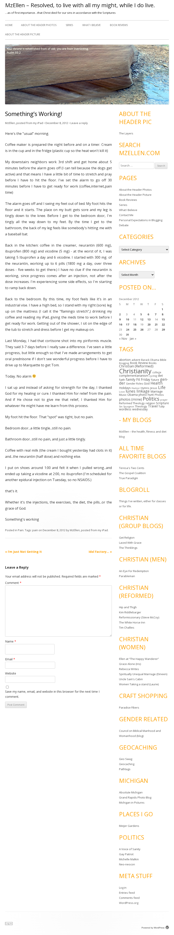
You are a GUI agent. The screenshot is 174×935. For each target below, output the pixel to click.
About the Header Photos (38, 25)
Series (69, 25)
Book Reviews (119, 25)
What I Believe (91, 25)
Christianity (135, 371)
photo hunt (146, 395)
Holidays (125, 388)
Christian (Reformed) (136, 366)
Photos (159, 395)
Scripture (162, 403)
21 (156, 324)
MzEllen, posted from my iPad (24, 123)
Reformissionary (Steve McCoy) (139, 617)
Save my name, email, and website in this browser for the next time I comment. (52, 694)
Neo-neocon (127, 864)
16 (120, 324)
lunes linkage (138, 391)
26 (141, 329)
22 (163, 324)
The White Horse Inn (132, 622)
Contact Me (126, 215)
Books (153, 363)
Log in (122, 887)
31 (127, 334)
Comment (13, 583)
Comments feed (129, 898)
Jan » (133, 338)
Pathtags (124, 769)
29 (163, 329)
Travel (153, 406)
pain (35, 530)
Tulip (162, 406)
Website (10, 673)
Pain (21, 530)
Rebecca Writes (129, 669)
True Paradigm (128, 478)
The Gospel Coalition (132, 473)
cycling (153, 375)
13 (148, 319)
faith (122, 380)
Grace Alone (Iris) (130, 664)
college (156, 372)
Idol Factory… (100, 552)
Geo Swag (125, 759)
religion (150, 403)
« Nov (123, 338)
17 (127, 324)
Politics (151, 398)
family (130, 379)
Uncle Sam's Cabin (131, 679)
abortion (125, 360)
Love (122, 391)
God (147, 383)
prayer (164, 399)
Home (9, 25)
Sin (120, 406)
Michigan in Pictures (132, 802)
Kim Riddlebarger (130, 612)
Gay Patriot (126, 854)
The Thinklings (128, 548)
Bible (163, 360)
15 (163, 319)
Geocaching (126, 764)
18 (134, 324)
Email (10, 659)
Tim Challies (126, 627)
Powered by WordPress (153, 928)
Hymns (145, 388)
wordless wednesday (133, 409)
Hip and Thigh (128, 607)
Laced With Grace (130, 543)
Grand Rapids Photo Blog (135, 797)
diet (160, 376)
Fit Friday (143, 379)
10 (127, 319)
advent (136, 360)
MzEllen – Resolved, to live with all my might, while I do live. (80, 5)
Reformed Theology (132, 403)
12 (141, 319)
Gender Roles (134, 383)
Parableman (127, 576)
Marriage (156, 391)
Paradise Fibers (129, 707)
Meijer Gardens (129, 826)
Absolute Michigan (131, 792)
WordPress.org (128, 903)
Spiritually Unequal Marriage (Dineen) (143, 674)
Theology (141, 406)
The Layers (126, 133)
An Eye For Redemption (134, 571)
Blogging (124, 363)
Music (122, 395)
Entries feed (127, 893)
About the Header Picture (22, 34)
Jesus (153, 388)
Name (10, 641)
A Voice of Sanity (129, 849)
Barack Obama (150, 360)
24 (127, 329)
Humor (136, 388)
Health (156, 383)
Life (162, 387)
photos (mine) (130, 399)
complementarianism (133, 376)
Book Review (139, 363)
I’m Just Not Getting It (23, 552)
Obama (132, 395)
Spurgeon (128, 406)
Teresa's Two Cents (131, 468)
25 (134, 329)
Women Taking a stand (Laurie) (139, 684)
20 (148, 324)
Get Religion (127, 537)
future (155, 380)
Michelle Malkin (129, 859)
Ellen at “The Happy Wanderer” (139, 659)
